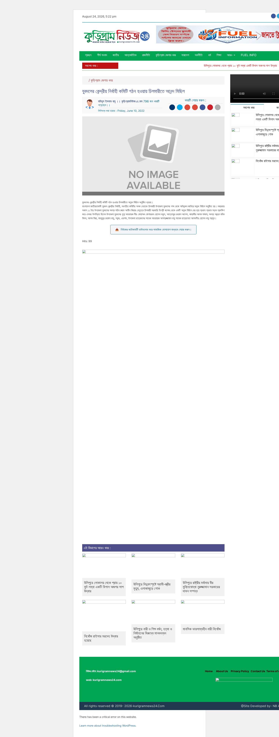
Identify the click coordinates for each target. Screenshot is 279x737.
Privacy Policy (240, 671)
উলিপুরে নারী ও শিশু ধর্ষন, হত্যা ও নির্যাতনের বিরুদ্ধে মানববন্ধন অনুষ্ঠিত (152, 633)
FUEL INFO (248, 55)
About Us (221, 671)
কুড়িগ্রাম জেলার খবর (166, 55)
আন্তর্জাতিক (130, 55)
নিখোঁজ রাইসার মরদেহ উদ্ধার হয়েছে (101, 638)
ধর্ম (209, 55)
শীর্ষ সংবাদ (102, 55)
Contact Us (258, 671)
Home (209, 671)
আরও (230, 55)
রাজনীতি (146, 55)
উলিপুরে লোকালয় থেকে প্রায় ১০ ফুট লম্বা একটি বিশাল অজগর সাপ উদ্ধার (232, 65)
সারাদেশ (185, 55)
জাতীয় (116, 55)
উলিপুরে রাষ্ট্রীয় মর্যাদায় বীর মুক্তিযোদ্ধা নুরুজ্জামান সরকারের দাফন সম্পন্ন (201, 587)
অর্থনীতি (199, 55)
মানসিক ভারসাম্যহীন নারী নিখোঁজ (202, 629)
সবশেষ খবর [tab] (248, 107)
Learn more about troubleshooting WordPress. (107, 725)
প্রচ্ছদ (88, 55)
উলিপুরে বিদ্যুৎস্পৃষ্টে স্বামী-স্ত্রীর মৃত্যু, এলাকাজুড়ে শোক (151, 586)
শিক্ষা (219, 55)
